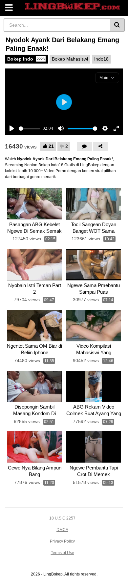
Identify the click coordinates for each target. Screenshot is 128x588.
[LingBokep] (72, 6)
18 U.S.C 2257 (62, 518)
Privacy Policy (62, 541)
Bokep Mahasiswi (70, 59)
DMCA (62, 529)
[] (117, 25)
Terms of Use (62, 552)
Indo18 (101, 59)
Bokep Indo (26, 59)
